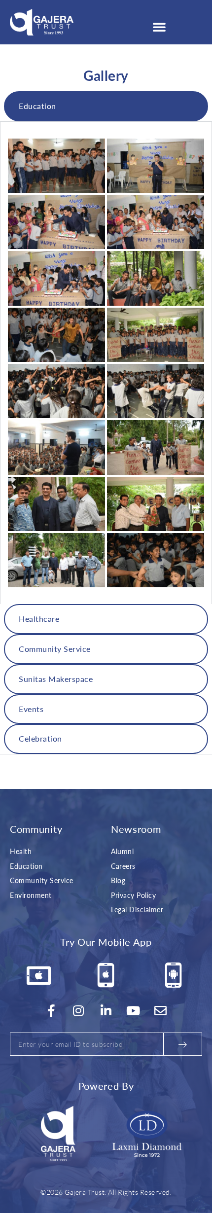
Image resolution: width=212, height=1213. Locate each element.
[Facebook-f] (51, 1010)
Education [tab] (37, 105)
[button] (159, 26)
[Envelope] (160, 1010)
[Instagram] (79, 1010)
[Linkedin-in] (106, 1010)
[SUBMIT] (183, 1044)
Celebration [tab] (40, 738)
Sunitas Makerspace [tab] (56, 678)
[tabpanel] (106, 363)
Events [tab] (31, 708)
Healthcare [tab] (39, 618)
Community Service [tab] (55, 648)
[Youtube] (133, 1010)
